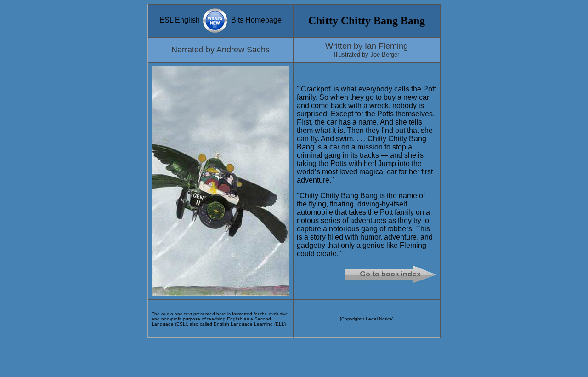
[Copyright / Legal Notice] (367, 318)
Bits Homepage (255, 20)
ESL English (180, 20)
